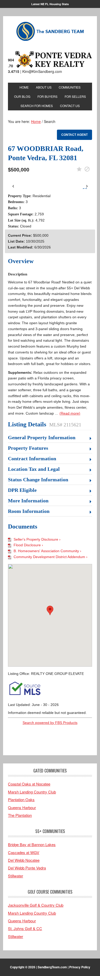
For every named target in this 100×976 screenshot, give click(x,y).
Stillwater (15, 875)
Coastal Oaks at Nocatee (29, 784)
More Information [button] (28, 500)
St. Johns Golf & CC (25, 928)
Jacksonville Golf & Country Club (35, 905)
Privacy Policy (79, 967)
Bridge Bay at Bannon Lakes (32, 844)
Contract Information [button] (32, 458)
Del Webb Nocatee (23, 860)
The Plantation (20, 815)
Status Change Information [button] (38, 479)
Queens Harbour (22, 807)
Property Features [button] (28, 448)
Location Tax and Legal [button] (34, 469)
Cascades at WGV (23, 852)
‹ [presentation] (13, 186)
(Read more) (69, 413)
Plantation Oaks (21, 799)
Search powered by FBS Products (50, 723)
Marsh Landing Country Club (32, 792)
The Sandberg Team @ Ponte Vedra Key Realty (50, 31)
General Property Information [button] (41, 437)
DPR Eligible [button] (22, 490)
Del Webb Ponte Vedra (27, 867)
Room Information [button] (28, 511)
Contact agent (74, 135)
